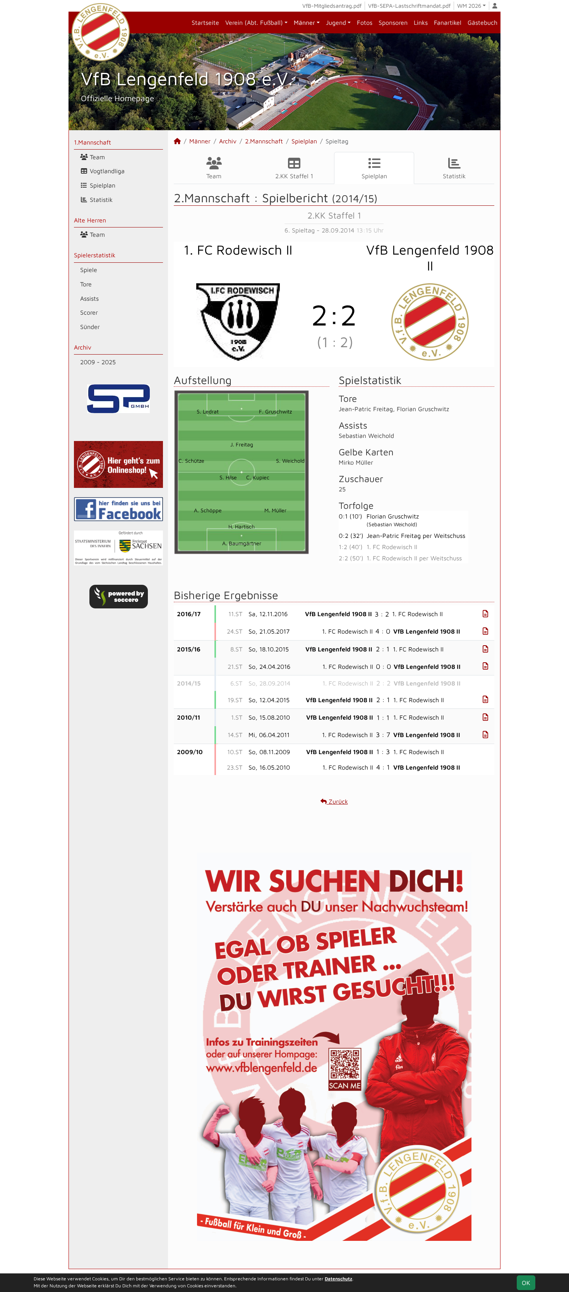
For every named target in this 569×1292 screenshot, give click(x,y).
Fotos (364, 22)
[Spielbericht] (485, 613)
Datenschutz (338, 1279)
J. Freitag (241, 444)
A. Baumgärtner (241, 543)
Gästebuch (482, 22)
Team (96, 156)
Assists (89, 298)
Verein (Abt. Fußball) (254, 22)
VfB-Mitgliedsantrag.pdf (332, 5)
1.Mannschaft (92, 142)
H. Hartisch (241, 526)
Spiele (88, 269)
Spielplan (101, 185)
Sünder (90, 326)
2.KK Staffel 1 (294, 175)
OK (526, 1282)
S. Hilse (228, 477)
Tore (86, 284)
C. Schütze (191, 460)
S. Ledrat (208, 411)
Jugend (336, 22)
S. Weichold (290, 460)
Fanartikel (447, 22)
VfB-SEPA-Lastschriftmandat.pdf (409, 5)
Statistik (100, 199)
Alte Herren (90, 220)
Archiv (82, 347)
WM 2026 (469, 5)
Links (421, 22)
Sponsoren (393, 22)
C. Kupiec (257, 477)
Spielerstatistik (94, 255)
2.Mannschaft (264, 141)
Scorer (89, 312)
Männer (304, 22)
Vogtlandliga (106, 170)
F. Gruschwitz (275, 411)
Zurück (337, 801)
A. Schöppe (208, 510)
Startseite (205, 22)
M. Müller (275, 510)
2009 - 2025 (98, 361)
